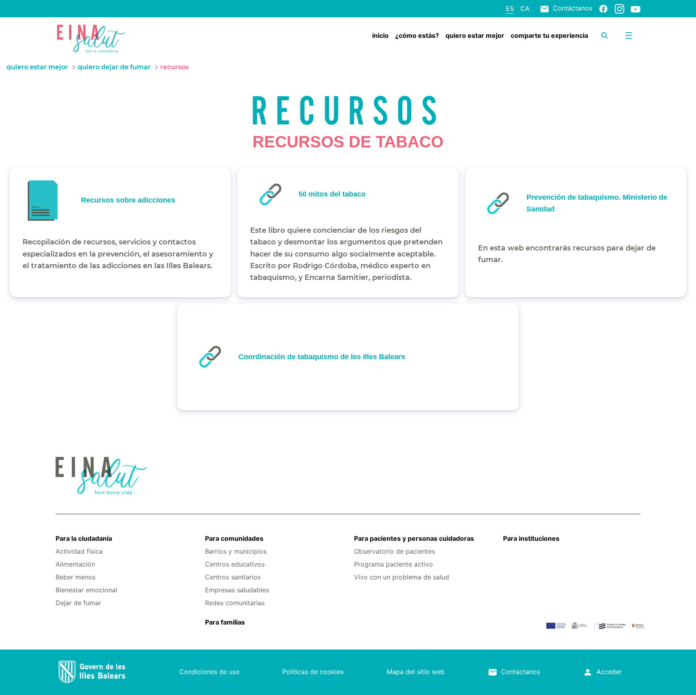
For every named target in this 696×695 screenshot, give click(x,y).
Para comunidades (234, 538)
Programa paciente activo (393, 564)
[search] (604, 35)
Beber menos (75, 577)
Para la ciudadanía (84, 538)
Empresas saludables (237, 590)
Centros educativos (235, 564)
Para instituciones (531, 538)
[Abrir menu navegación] (628, 35)
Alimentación (75, 564)
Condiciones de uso (209, 672)
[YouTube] (635, 9)
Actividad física (79, 551)
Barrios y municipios (236, 551)
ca (525, 8)
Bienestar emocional (86, 590)
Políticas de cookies (313, 672)
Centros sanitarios (233, 577)
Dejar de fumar (78, 603)
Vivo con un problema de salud (401, 577)
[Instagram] (619, 8)
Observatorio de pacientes (394, 551)
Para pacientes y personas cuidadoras (414, 538)
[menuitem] (380, 35)
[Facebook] (603, 8)
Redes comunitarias (235, 603)
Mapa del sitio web (416, 672)
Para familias (225, 622)
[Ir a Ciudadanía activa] (104, 37)
